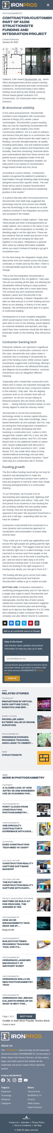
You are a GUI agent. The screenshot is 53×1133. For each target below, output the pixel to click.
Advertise (25, 1122)
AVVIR (11, 930)
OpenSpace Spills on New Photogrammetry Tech (17, 982)
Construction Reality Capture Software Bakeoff (17, 866)
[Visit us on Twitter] (9, 1080)
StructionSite (12, 755)
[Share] (11, 623)
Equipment (7, 785)
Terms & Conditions (22, 1125)
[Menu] (48, 4)
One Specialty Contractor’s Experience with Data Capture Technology (17, 828)
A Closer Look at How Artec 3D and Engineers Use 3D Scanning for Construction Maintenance (18, 791)
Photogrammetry (12, 13)
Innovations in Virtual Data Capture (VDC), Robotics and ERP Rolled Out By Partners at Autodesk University (18, 704)
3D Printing (7, 842)
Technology (8, 698)
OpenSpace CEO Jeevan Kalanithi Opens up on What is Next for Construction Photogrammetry (17, 1001)
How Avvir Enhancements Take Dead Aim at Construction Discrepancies (16, 923)
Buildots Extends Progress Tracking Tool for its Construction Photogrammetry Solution (15, 944)
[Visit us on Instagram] (14, 1080)
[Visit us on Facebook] (3, 1080)
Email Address (11, 654)
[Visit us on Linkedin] (20, 1080)
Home (4, 752)
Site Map (37, 1125)
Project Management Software (17, 898)
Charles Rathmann (10, 39)
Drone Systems (9, 716)
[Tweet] (24, 623)
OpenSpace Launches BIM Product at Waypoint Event (16, 963)
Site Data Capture (11, 861)
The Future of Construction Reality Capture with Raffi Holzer (17, 885)
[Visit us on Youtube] (26, 1080)
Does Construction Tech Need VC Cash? (15, 846)
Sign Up (12, 678)
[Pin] (30, 623)
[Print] (4, 623)
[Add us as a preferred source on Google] (37, 623)
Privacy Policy (38, 1122)
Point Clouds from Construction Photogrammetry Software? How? (15, 810)
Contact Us (14, 1122)
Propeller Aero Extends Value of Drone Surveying (18, 722)
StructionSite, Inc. (33, 79)
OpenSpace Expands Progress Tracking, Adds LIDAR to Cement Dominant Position (16, 740)
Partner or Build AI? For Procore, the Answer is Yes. (16, 904)
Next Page (26, 1016)
